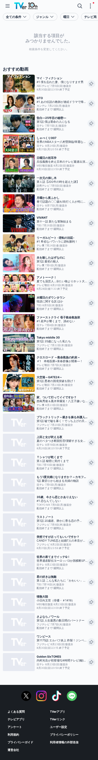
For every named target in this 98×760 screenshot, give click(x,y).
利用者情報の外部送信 (64, 742)
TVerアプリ (57, 711)
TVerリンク (57, 719)
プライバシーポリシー (64, 734)
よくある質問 (16, 711)
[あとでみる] (91, 84)
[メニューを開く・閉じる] (90, 6)
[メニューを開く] (7, 6)
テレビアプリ (16, 719)
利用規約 (13, 734)
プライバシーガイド (20, 742)
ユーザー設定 (58, 727)
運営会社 (13, 750)
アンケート (15, 727)
